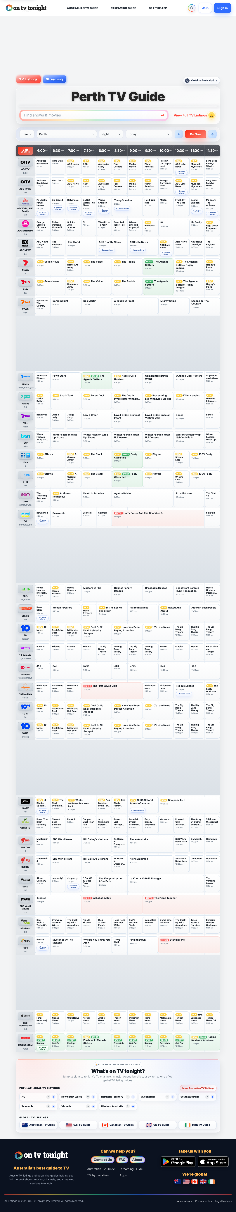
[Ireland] (211, 1181)
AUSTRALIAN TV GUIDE (82, 8)
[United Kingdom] (203, 1181)
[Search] (191, 8)
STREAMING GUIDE (123, 8)
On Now (196, 134)
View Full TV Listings (190, 115)
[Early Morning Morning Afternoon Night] (111, 134)
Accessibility (184, 1201)
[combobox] (94, 115)
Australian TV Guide (101, 1169)
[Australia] (177, 1181)
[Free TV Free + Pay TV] (26, 134)
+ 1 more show (181, 172)
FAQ (122, 1160)
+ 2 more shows (58, 208)
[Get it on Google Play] (178, 1161)
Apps (123, 1175)
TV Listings (28, 79)
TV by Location (98, 1175)
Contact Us (103, 1160)
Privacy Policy (203, 1201)
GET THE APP (158, 8)
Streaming (54, 79)
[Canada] (194, 1181)
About (137, 1160)
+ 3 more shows (43, 213)
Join (205, 8)
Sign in (222, 8)
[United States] (186, 1181)
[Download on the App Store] (213, 1161)
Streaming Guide (131, 1169)
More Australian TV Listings (198, 1088)
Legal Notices (223, 1201)
